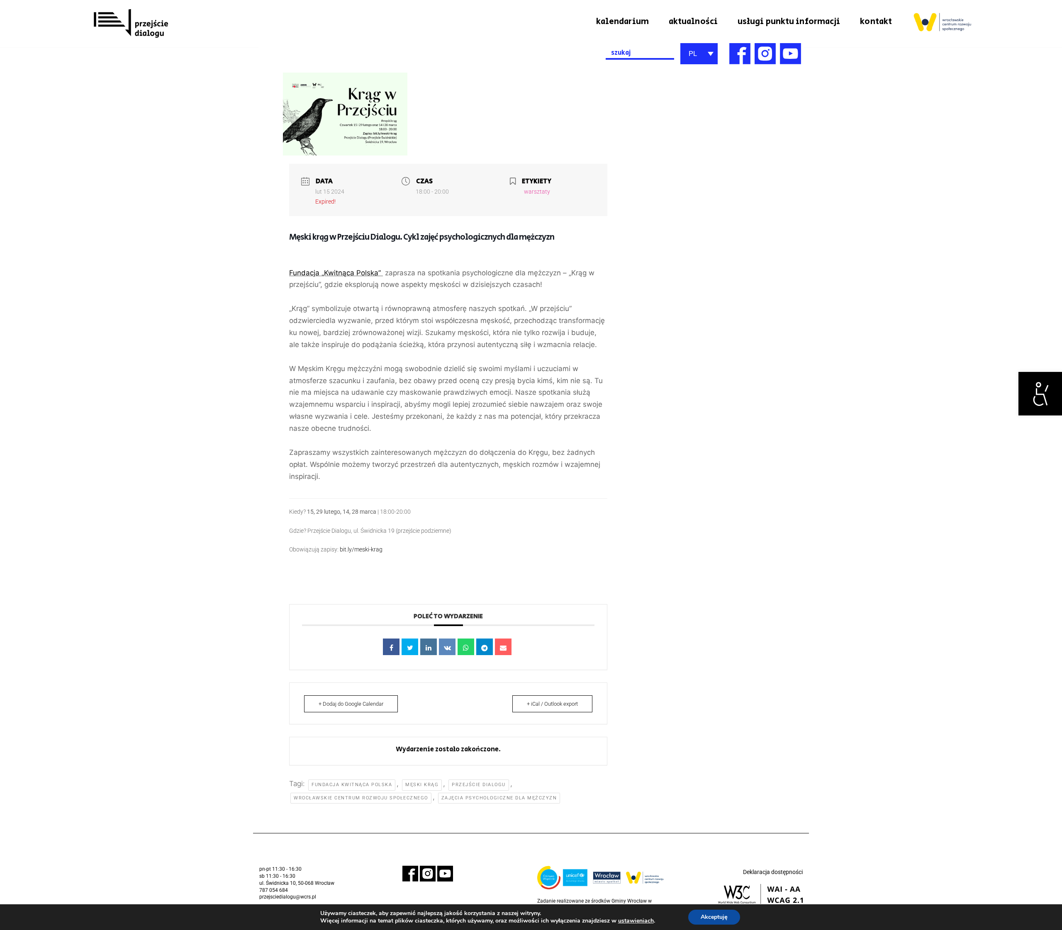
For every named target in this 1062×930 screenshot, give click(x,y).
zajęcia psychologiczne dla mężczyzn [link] (499, 798)
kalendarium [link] (622, 21)
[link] (1040, 393)
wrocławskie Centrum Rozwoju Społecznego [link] (361, 798)
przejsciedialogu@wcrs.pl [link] (287, 897)
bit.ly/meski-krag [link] (361, 549)
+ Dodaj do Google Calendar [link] (351, 704)
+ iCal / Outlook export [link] (552, 704)
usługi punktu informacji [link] (789, 21)
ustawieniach (636, 921)
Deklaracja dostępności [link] (773, 872)
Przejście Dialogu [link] (479, 784)
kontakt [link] (876, 21)
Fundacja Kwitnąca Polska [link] (352, 784)
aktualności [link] (693, 21)
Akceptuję (714, 917)
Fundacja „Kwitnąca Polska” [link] (336, 273)
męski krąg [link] (421, 784)
